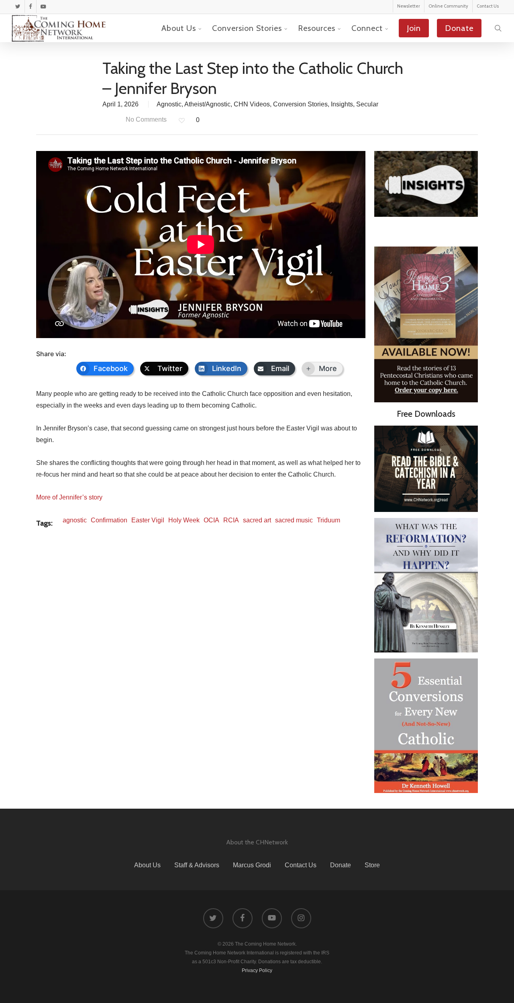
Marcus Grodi (252, 865)
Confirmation (109, 520)
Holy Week (184, 520)
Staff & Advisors (196, 865)
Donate (340, 865)
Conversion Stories (300, 104)
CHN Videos (252, 104)
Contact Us (300, 865)
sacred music (294, 520)
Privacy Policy (257, 970)
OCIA (211, 520)
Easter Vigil (147, 520)
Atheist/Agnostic (207, 104)
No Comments (145, 119)
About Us (147, 865)
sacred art (257, 520)
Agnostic (169, 104)
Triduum (328, 520)
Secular (367, 104)
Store (372, 865)
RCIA (231, 520)
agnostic (75, 520)
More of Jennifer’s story (69, 497)
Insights (342, 104)
